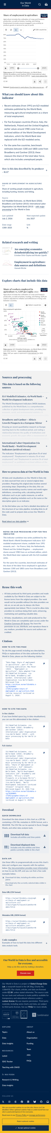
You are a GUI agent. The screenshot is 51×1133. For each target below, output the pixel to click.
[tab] (6, 30)
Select (34, 305)
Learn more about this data (27, 351)
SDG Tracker (7, 1062)
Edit (41, 30)
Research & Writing (10, 1080)
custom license (8, 1001)
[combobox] (39, 4)
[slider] (18, 68)
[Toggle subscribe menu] (46, 4)
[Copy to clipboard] (41, 663)
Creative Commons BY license (16, 624)
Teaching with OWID (11, 1067)
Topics (4, 1032)
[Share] (40, 81)
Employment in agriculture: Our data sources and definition (27, 87)
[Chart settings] (45, 305)
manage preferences (37, 1115)
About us (30, 1032)
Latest (4, 1056)
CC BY (5, 81)
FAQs (30, 1007)
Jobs (28, 1055)
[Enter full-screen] (45, 81)
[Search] (39, 4)
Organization (32, 1038)
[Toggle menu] (5, 4)
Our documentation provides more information (28, 868)
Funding (30, 1044)
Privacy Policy (21, 1115)
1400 (12, 345)
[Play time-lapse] (5, 68)
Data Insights (7, 1044)
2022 (44, 345)
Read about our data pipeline (14, 521)
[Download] (34, 81)
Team (29, 1049)
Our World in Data (25, 4)
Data (4, 1038)
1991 (12, 68)
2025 (44, 68)
